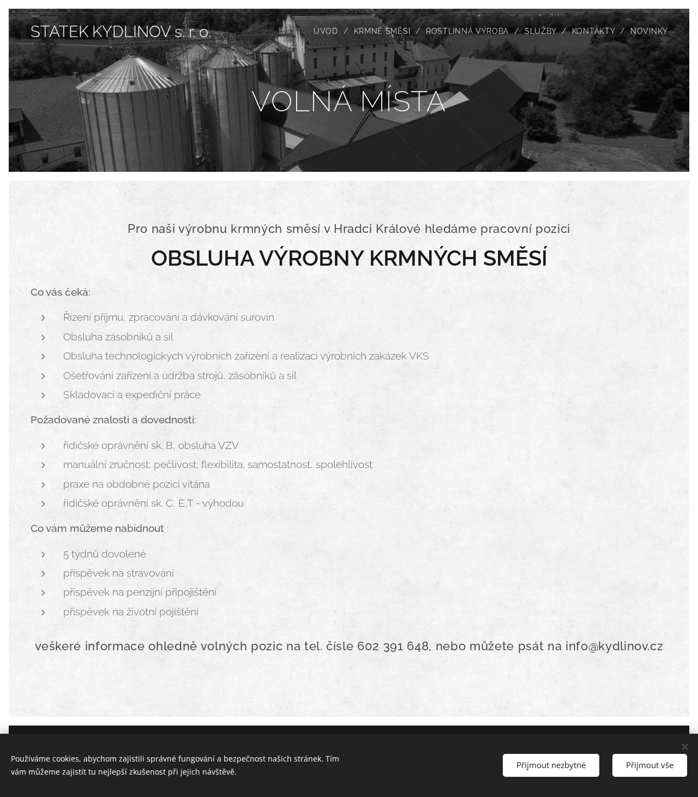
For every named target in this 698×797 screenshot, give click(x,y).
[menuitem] (329, 31)
